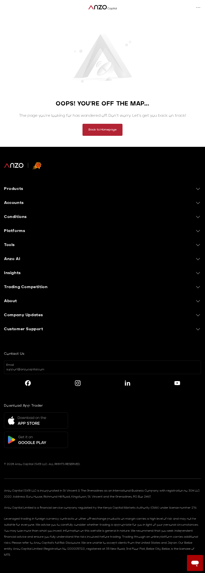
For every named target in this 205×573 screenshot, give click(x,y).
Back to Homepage (102, 129)
